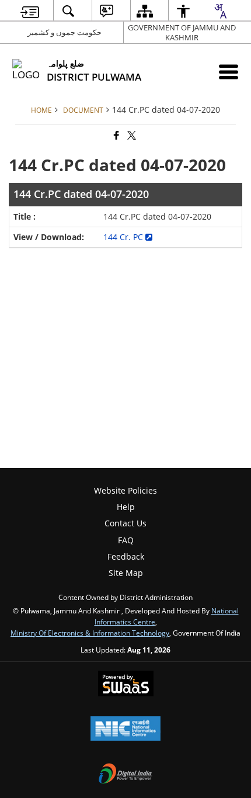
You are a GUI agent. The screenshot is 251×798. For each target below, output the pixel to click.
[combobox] (220, 11)
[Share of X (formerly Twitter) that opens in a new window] (130, 135)
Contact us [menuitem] (125, 523)
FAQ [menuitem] (126, 540)
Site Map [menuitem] (126, 572)
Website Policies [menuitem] (125, 490)
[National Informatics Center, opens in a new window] (125, 729)
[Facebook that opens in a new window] (115, 135)
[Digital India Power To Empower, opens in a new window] (125, 774)
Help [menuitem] (126, 506)
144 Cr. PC (124, 236)
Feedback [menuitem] (125, 556)
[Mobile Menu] (228, 71)
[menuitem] (30, 11)
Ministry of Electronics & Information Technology (90, 632)
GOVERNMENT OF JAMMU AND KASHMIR (182, 32)
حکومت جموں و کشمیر (64, 32)
